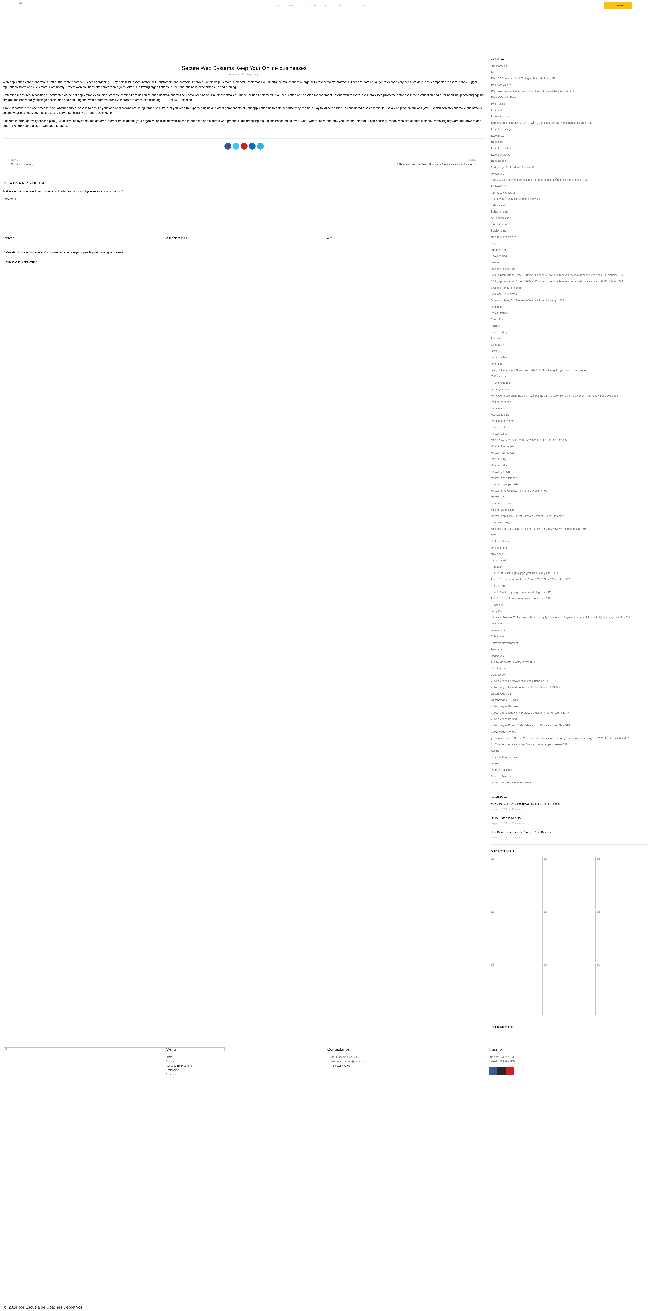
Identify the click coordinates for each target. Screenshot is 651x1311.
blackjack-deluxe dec (503, 237)
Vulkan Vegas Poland (504, 718)
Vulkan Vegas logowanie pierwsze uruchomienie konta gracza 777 (531, 712)
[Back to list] (244, 161)
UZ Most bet (498, 674)
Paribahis (496, 566)
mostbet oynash (500, 471)
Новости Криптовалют (505, 757)
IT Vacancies (498, 376)
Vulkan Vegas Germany (505, 706)
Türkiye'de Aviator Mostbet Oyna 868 (513, 662)
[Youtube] (510, 1071)
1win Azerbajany (501, 84)
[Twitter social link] (236, 146)
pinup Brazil (498, 611)
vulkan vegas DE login (504, 699)
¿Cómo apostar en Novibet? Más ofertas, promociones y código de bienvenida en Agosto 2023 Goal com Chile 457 (560, 738)
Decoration (497, 306)
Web (329, 238)
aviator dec (497, 173)
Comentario (10, 199)
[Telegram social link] (260, 146)
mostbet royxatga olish (504, 484)
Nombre (8, 238)
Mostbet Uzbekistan (503, 509)
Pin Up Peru (498, 585)
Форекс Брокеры (501, 769)
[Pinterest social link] (244, 146)
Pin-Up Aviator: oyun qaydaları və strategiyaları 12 (521, 592)
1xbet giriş (497, 141)
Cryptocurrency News (504, 294)
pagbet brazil (498, 560)
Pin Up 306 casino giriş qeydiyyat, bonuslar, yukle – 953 (524, 573)
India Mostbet (499, 357)
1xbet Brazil (498, 135)
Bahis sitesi (498, 205)
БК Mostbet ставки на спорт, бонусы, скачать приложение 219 (529, 744)
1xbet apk (496, 110)
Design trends (499, 313)
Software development (504, 643)
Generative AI (499, 344)
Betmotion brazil (500, 224)
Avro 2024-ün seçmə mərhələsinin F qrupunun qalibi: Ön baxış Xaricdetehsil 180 (539, 179)
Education (497, 319)
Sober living (498, 636)
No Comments (516, 809)
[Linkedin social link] (252, 146)
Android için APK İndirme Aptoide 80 (513, 167)
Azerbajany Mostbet (503, 192)
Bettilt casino (498, 230)
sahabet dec (498, 630)
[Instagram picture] (517, 883)
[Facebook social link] (227, 146)
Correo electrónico (177, 238)
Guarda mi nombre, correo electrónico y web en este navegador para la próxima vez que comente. (65, 252)
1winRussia (498, 103)
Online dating (499, 547)
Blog (303, 38)
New (493, 535)
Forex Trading (499, 332)
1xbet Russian (499, 160)
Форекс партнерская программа (511, 782)
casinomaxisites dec (503, 268)
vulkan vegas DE (501, 693)
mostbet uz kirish (501, 503)
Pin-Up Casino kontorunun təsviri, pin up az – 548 (520, 598)
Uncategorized (244, 59)
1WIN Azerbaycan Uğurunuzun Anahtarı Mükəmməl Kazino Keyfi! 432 (533, 91)
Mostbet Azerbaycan (503, 452)
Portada (293, 38)
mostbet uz (497, 497)
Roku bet (496, 624)
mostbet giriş (498, 458)
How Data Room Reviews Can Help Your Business (521, 832)
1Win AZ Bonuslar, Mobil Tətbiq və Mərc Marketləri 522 (524, 78)
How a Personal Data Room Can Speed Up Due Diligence (526, 803)
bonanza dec (498, 249)
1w (492, 72)
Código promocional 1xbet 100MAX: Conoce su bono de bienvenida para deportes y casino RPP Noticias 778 (557, 281)
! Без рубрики (499, 65)
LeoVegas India (500, 389)
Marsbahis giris (500, 414)
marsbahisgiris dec (502, 420)
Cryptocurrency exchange (506, 287)
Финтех (495, 763)
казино (495, 750)
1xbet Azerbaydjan (502, 129)
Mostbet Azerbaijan (502, 446)
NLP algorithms (500, 541)
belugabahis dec (501, 218)
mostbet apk (498, 427)
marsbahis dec (499, 408)
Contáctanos (618, 5)
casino (495, 262)
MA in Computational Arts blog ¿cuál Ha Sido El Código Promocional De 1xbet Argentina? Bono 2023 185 (554, 395)
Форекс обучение (501, 776)
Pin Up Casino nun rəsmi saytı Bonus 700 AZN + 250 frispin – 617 (530, 579)
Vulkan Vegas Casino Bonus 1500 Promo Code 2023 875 (525, 687)
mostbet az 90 (499, 433)
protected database (396, 95)
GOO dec (496, 351)
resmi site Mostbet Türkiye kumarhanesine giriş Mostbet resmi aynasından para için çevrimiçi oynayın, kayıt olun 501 (560, 617)
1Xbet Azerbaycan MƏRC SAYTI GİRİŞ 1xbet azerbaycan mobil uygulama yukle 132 (542, 122)
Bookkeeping (499, 256)
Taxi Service (498, 649)
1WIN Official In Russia (505, 97)
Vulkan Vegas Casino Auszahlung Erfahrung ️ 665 (520, 681)
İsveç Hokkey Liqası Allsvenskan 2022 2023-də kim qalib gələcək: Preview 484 (538, 370)
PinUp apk (497, 604)
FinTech (495, 325)
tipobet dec (497, 655)
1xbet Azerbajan (500, 116)
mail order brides (501, 401)
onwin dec (497, 554)
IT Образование (501, 382)
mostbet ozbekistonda (504, 478)
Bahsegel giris (499, 211)
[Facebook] (493, 1071)
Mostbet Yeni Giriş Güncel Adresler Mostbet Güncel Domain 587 (529, 516)
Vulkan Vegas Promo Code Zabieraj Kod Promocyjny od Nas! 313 (530, 725)
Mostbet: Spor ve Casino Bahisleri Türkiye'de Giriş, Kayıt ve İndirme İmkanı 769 (538, 528)
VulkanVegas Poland (503, 731)
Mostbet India (499, 465)
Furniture (496, 338)
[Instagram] (501, 1071)
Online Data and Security (506, 818)
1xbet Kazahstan (501, 148)
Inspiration (497, 363)
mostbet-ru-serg (500, 522)
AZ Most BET (499, 186)
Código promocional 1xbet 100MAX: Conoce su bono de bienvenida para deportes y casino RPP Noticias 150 (557, 275)
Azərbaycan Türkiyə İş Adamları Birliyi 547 (516, 198)
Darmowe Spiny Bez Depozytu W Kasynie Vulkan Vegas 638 (527, 300)
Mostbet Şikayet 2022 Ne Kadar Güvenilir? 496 (519, 490)
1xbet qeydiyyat (500, 154)
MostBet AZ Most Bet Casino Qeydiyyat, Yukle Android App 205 (529, 439)
